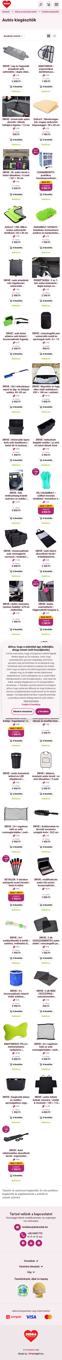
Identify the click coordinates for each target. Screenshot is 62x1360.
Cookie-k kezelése (31, 704)
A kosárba (17, 86)
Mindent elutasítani (22, 711)
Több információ (31, 701)
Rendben (44, 711)
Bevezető (6, 12)
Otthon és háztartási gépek (26, 12)
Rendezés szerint (12, 36)
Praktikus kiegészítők (50, 12)
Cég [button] (29, 1272)
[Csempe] (48, 36)
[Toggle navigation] (41, 4)
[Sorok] (54, 36)
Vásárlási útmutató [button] (29, 1266)
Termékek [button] (29, 1261)
